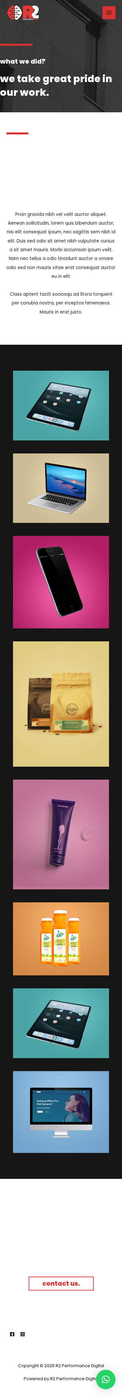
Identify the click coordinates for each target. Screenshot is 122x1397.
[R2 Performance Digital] (23, 13)
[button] (105, 1379)
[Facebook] (12, 1334)
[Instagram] (22, 1334)
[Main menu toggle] (109, 12)
